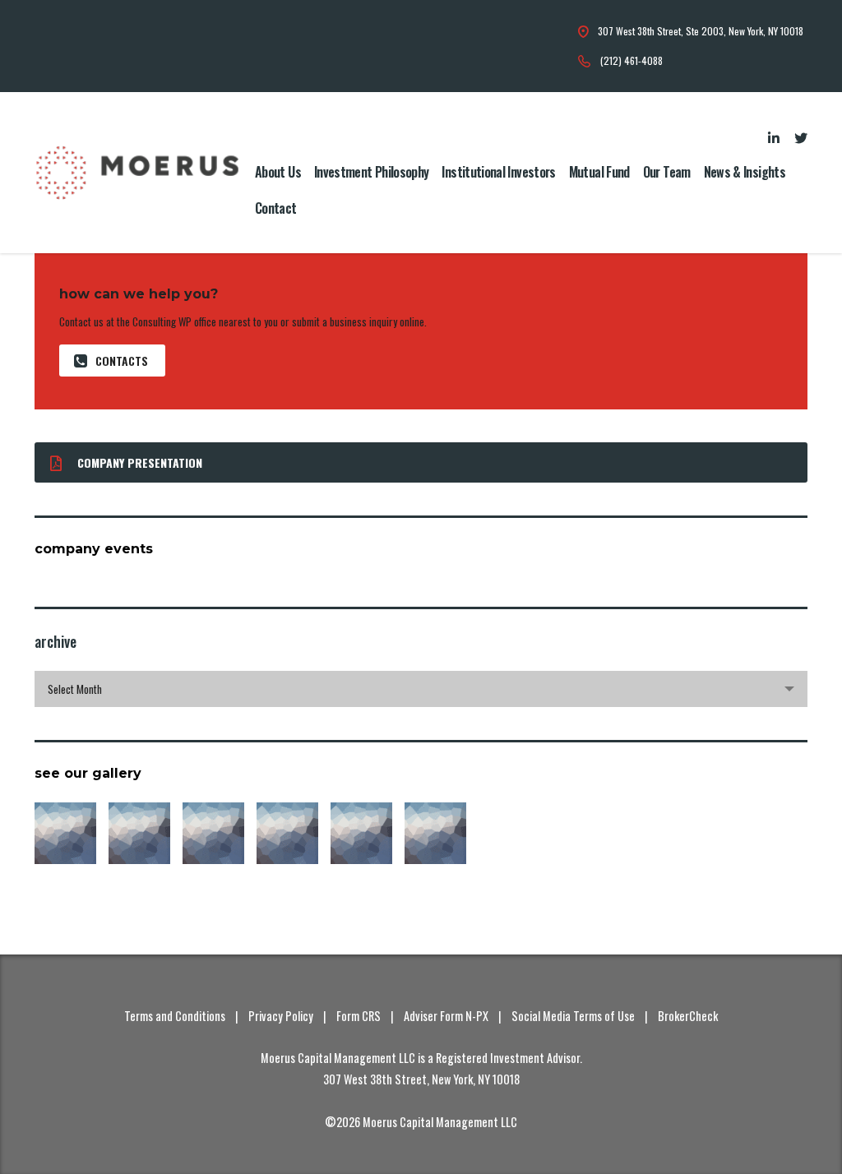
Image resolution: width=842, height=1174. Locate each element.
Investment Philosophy (371, 172)
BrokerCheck (688, 1015)
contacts (121, 360)
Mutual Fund (599, 172)
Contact (276, 208)
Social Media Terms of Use (573, 1015)
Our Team (667, 172)
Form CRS (358, 1015)
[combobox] (421, 689)
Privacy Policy (280, 1015)
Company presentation (139, 462)
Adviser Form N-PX (446, 1015)
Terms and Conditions (174, 1015)
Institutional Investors (498, 172)
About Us (278, 172)
